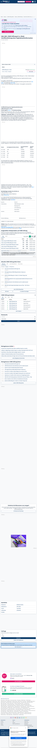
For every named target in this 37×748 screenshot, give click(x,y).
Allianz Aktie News (4, 704)
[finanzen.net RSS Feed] (26, 718)
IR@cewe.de (6, 195)
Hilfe (13, 721)
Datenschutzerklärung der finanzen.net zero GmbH (17, 745)
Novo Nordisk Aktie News (20, 709)
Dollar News (20, 701)
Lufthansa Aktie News (30, 706)
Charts (3, 71)
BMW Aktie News (9, 713)
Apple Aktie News (3, 705)
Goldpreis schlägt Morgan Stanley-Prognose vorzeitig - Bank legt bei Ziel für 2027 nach (17, 350)
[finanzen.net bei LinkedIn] (19, 718)
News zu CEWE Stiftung (18, 16)
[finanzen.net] (6, 1)
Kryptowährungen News (31, 701)
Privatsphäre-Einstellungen (28, 726)
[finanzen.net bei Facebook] (13, 718)
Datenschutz (26, 722)
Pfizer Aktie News (27, 709)
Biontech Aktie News (16, 707)
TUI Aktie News (26, 703)
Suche (18, 321)
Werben (14, 722)
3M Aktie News (15, 714)
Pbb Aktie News (3, 714)
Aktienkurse (3, 604)
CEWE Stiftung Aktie (10, 16)
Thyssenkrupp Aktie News (25, 707)
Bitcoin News (3, 702)
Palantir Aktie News (10, 710)
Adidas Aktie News (10, 711)
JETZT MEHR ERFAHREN (18, 693)
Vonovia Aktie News (18, 708)
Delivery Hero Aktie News (13, 712)
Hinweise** (19, 250)
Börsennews (3, 700)
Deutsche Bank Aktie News (25, 704)
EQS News (13, 199)
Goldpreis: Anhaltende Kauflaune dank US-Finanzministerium (12, 354)
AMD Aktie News (25, 708)
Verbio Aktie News (9, 714)
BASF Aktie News (30, 702)
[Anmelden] (35, 2)
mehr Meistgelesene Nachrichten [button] (18, 358)
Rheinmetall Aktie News (16, 702)
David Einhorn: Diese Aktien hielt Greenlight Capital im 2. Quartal (13, 352)
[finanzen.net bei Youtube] (15, 718)
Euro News (24, 701)
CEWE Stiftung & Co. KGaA (7, 69)
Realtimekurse (4, 606)
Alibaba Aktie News (20, 712)
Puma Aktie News (3, 711)
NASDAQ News (9, 701)
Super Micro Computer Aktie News (25, 713)
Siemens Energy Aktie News (18, 703)
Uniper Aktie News (32, 708)
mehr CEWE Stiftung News (18, 289)
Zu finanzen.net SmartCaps (18, 511)
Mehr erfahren (7, 31)
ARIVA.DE (3, 734)
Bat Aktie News (3, 713)
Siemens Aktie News (24, 710)
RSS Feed (7, 291)
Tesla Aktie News (23, 702)
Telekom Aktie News (28, 712)
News (6, 71)
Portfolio (2, 612)
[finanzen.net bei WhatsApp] (24, 718)
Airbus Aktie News (4, 707)
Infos (20, 228)
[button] (21, 1)
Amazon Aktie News (10, 703)
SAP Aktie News (17, 704)
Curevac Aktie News (32, 710)
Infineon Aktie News (4, 706)
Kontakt (2, 721)
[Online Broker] (7, 2)
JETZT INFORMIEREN (18, 681)
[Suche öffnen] (32, 1)
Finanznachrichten (13, 700)
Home (2, 16)
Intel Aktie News (3, 710)
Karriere (2, 722)
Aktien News (8, 700)
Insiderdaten (3, 610)
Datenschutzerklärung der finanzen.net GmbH (19, 744)
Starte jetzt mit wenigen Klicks (7, 227)
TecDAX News (28, 700)
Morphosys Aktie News (11, 709)
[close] (26, 728)
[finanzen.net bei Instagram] (11, 718)
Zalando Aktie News (16, 713)
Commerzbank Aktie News (11, 705)
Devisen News (14, 701)
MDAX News (23, 700)
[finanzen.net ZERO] (18, 20)
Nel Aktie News (16, 711)
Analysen (9, 71)
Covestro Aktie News (17, 710)
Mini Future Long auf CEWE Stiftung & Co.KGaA (9, 244)
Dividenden (19, 610)
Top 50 (2, 608)
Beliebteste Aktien (20, 604)
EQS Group (13, 82)
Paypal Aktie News (11, 706)
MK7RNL (5, 250)
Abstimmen (18, 638)
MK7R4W (8, 250)
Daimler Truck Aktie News (24, 711)
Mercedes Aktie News (4, 708)
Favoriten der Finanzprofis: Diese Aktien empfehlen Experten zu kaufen (14, 348)
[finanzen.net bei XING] (22, 718)
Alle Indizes (19, 606)
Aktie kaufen (31, 71)
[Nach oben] (34, 747)
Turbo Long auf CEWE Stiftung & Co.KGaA (8, 240)
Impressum (26, 721)
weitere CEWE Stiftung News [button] (18, 382)
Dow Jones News (3, 701)
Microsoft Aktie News (11, 704)
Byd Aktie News (9, 707)
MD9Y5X (2, 250)
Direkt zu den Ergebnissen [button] (18, 640)
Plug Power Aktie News (20, 705)
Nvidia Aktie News (9, 702)
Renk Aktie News (23, 706)
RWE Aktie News (17, 706)
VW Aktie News (21, 714)
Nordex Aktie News (12, 708)
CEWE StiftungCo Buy (13, 301)
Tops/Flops (19, 608)
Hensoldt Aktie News (28, 705)
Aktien (5, 16)
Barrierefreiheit (26, 727)
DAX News (18, 700)
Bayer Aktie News (3, 703)
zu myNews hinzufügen (24, 291)
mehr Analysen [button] (18, 311)
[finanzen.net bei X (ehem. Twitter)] (17, 718)
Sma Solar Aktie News (4, 712)
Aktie (32, 187)
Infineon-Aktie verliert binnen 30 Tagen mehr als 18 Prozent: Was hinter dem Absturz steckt (18, 355)
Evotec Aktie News (4, 709)
